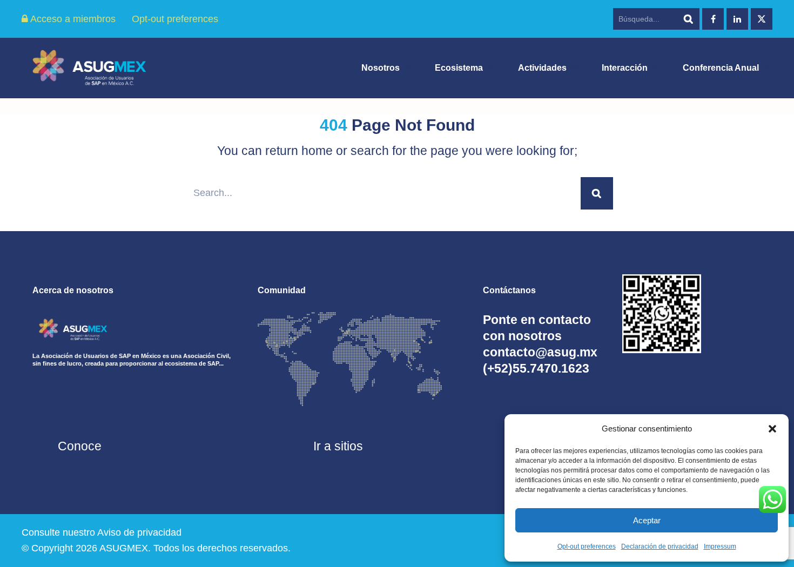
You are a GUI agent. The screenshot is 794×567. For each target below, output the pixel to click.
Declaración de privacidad (659, 546)
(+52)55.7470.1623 (536, 368)
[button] (772, 428)
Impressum (720, 546)
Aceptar (647, 520)
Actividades (542, 67)
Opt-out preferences (586, 546)
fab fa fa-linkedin (737, 19)
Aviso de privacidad (139, 532)
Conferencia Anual (721, 67)
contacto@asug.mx (540, 352)
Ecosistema (459, 67)
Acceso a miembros (72, 19)
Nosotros (380, 67)
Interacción (625, 67)
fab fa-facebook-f (713, 19)
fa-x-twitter (761, 19)
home (317, 151)
